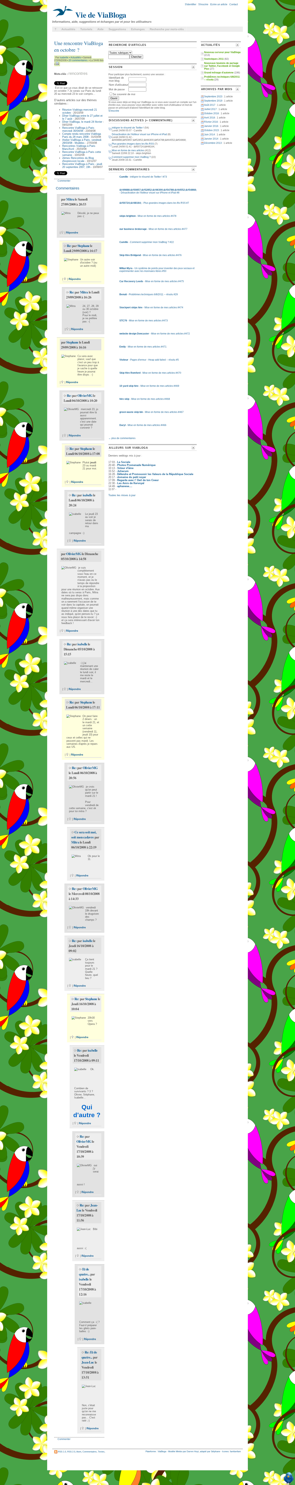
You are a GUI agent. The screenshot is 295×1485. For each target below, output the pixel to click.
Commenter (64, 180)
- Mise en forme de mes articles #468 (144, 399)
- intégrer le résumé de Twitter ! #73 (143, 176)
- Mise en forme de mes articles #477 (153, 229)
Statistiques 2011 (214, 59)
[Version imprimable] (57, 64)
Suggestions (117, 29)
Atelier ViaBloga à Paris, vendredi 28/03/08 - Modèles (81, 141)
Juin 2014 (209, 134)
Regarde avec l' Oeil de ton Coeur (138, 480)
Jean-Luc (87, 1362)
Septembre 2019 (213, 100)
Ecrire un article (218, 4)
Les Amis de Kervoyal (130, 483)
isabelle (64, 57)
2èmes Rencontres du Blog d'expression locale (78, 159)
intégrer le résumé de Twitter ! (128, 127)
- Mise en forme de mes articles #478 (147, 216)
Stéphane (215, 1451)
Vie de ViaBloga (99, 14)
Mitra (70, 199)
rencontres (77, 73)
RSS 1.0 (62, 1451)
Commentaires (89, 1451)
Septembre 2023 (213, 96)
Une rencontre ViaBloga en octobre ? (78, 46)
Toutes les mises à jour (121, 495)
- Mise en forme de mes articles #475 (151, 281)
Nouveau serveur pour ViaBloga (222, 52)
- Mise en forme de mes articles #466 (142, 425)
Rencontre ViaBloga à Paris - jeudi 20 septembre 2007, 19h (82, 165)
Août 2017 (209, 105)
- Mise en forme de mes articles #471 (143, 346)
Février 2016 (211, 121)
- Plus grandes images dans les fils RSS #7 (154, 203)
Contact (233, 4)
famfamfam (235, 1451)
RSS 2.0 (71, 1451)
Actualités (68, 29)
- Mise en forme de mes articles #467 (151, 412)
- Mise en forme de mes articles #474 (151, 307)
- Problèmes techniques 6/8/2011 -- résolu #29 (148, 294)
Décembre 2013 (213, 143)
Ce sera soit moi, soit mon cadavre (83, 835)
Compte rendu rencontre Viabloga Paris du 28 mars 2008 (81, 135)
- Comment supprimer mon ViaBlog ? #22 (146, 242)
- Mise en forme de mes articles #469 (149, 386)
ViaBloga (162, 1451)
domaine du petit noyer (131, 477)
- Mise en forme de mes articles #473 (143, 320)
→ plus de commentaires (121, 438)
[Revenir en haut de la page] (62, 232)
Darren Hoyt (193, 1451)
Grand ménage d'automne (219, 72)
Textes (101, 1451)
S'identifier (190, 4)
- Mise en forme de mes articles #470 (150, 372)
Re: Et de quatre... (89, 1355)
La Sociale (123, 462)
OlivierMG (84, 395)
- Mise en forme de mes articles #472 (154, 333)
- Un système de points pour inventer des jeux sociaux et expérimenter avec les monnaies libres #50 (156, 270)
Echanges (138, 29)
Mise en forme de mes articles (128, 150)
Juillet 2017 (210, 109)
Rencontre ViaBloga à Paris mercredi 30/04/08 (78, 129)
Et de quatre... (84, 1272)
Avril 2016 (209, 117)
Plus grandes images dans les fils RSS (133, 143)
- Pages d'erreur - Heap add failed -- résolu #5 (149, 359)
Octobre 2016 (211, 113)
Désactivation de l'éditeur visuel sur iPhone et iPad (139, 134)
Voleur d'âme (125, 468)
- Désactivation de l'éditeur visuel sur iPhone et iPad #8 (158, 191)
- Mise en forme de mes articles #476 (150, 255)
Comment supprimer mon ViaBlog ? (131, 157)
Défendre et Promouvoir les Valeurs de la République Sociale (155, 474)
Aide (100, 29)
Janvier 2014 (211, 138)
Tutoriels (86, 29)
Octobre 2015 (211, 130)
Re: (69, 245)
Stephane (83, 245)
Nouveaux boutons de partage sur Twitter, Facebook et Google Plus (222, 66)
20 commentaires (78, 60)
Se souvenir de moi (124, 94)
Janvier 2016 (211, 126)
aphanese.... (124, 486)
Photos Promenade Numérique (136, 465)
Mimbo (179, 1451)
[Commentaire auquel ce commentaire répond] (65, 245)
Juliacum (123, 471)
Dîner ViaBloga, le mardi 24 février (82, 121)
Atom (78, 1451)
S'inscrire (203, 4)
